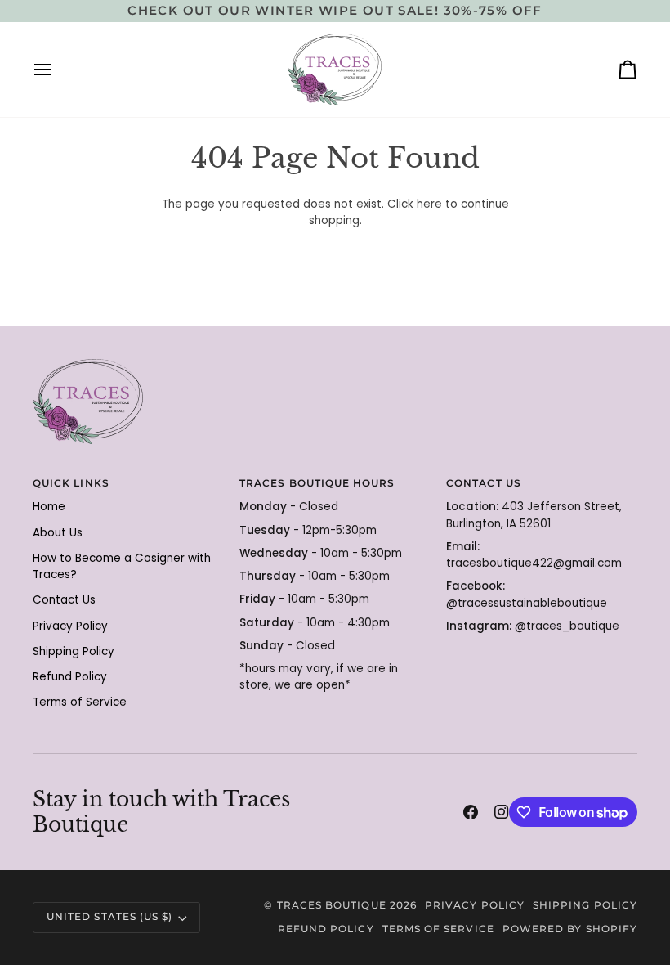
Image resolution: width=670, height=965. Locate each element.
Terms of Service (80, 702)
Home (49, 506)
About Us (58, 533)
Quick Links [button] (71, 483)
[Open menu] (57, 69)
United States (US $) (109, 916)
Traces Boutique (331, 905)
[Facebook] (470, 812)
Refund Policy (70, 676)
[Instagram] (501, 812)
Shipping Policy (73, 651)
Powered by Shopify (569, 929)
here (429, 204)
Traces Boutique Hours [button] (317, 483)
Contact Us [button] (483, 483)
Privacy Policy (70, 626)
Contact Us (64, 600)
